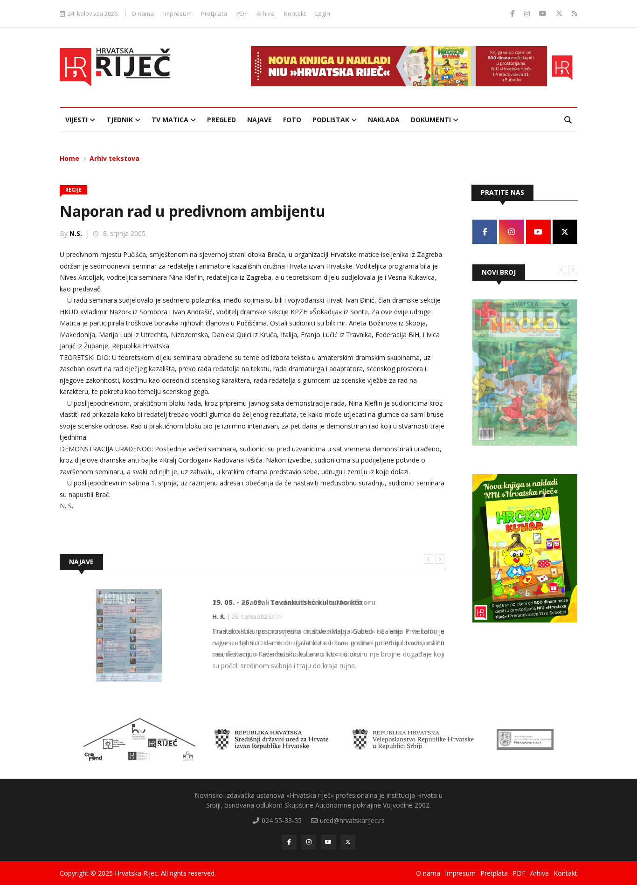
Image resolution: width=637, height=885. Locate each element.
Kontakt (295, 13)
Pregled (221, 119)
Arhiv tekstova (114, 158)
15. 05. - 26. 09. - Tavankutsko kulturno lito (287, 602)
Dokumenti (432, 119)
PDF (241, 13)
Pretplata (214, 13)
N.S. (75, 233)
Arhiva (265, 13)
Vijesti (77, 119)
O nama (143, 13)
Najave (259, 119)
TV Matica (171, 119)
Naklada (384, 119)
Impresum (177, 13)
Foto (292, 119)
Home (69, 158)
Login (322, 13)
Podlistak (331, 119)
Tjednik (120, 119)
